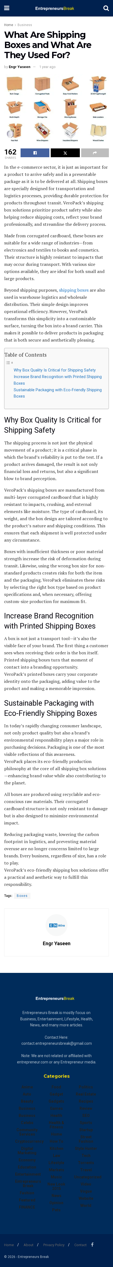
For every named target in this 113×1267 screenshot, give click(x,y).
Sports (86, 1122)
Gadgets (56, 1101)
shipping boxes (74, 290)
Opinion (56, 1203)
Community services (27, 1132)
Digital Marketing (27, 1150)
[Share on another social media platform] (95, 152)
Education (27, 1167)
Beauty (27, 1101)
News (56, 1195)
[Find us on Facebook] (92, 1244)
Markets (56, 1170)
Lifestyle (56, 1163)
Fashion (27, 1193)
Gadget (56, 1094)
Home (8, 25)
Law (56, 1155)
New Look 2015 (56, 1186)
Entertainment (28, 1174)
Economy (27, 1160)
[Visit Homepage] (56, 8)
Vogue (86, 1191)
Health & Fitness (56, 1124)
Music (56, 1177)
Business (25, 25)
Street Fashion (86, 1139)
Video (86, 1184)
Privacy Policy (53, 1245)
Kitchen (56, 1148)
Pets (56, 1210)
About (28, 1245)
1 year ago (47, 67)
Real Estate (86, 1094)
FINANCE (27, 1207)
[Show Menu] (6, 8)
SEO (86, 1115)
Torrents (86, 1163)
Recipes (86, 1101)
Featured (27, 1200)
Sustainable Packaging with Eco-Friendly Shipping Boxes (58, 393)
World (85, 1205)
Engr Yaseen (19, 67)
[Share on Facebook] (35, 152)
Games (56, 1108)
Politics (86, 1087)
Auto (27, 1094)
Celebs (27, 1122)
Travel (86, 1170)
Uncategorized (87, 1177)
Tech (86, 1155)
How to (56, 1141)
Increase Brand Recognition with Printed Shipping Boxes (58, 380)
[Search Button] (106, 8)
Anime (27, 1087)
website (86, 1198)
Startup (86, 1130)
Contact (80, 1245)
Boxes (22, 896)
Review (86, 1108)
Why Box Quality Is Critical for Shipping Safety (55, 370)
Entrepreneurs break (28, 1183)
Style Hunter (86, 1148)
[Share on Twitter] (65, 152)
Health (56, 1115)
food (56, 1087)
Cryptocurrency (29, 1141)
